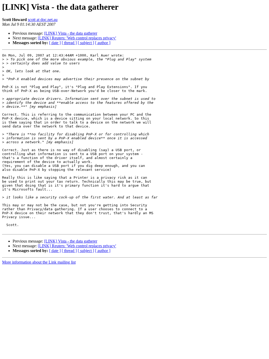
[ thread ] (69, 42)
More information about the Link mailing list (39, 262)
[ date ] (55, 42)
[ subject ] (86, 42)
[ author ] (102, 42)
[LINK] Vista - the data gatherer (70, 33)
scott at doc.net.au (43, 19)
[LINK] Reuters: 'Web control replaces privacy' (77, 38)
